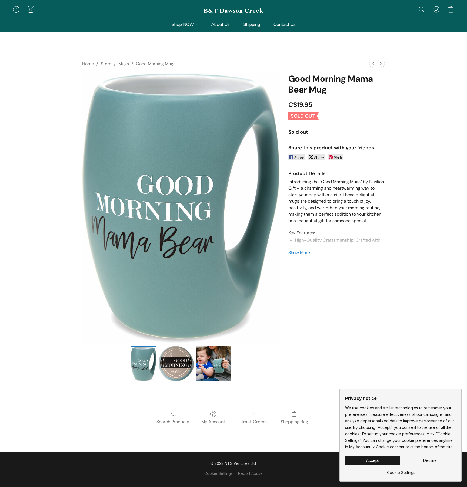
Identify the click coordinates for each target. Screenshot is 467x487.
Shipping (251, 24)
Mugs (123, 64)
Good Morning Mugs (155, 64)
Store (106, 64)
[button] (233, 11)
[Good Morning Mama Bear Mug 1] (176, 363)
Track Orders (254, 422)
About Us (220, 24)
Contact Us (284, 24)
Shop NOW (183, 24)
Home (88, 64)
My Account (213, 422)
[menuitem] (373, 64)
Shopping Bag (294, 422)
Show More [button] (299, 252)
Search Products (172, 422)
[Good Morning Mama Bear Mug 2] (213, 363)
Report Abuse (250, 473)
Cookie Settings (218, 473)
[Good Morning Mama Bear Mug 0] (143, 363)
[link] (401, 470)
